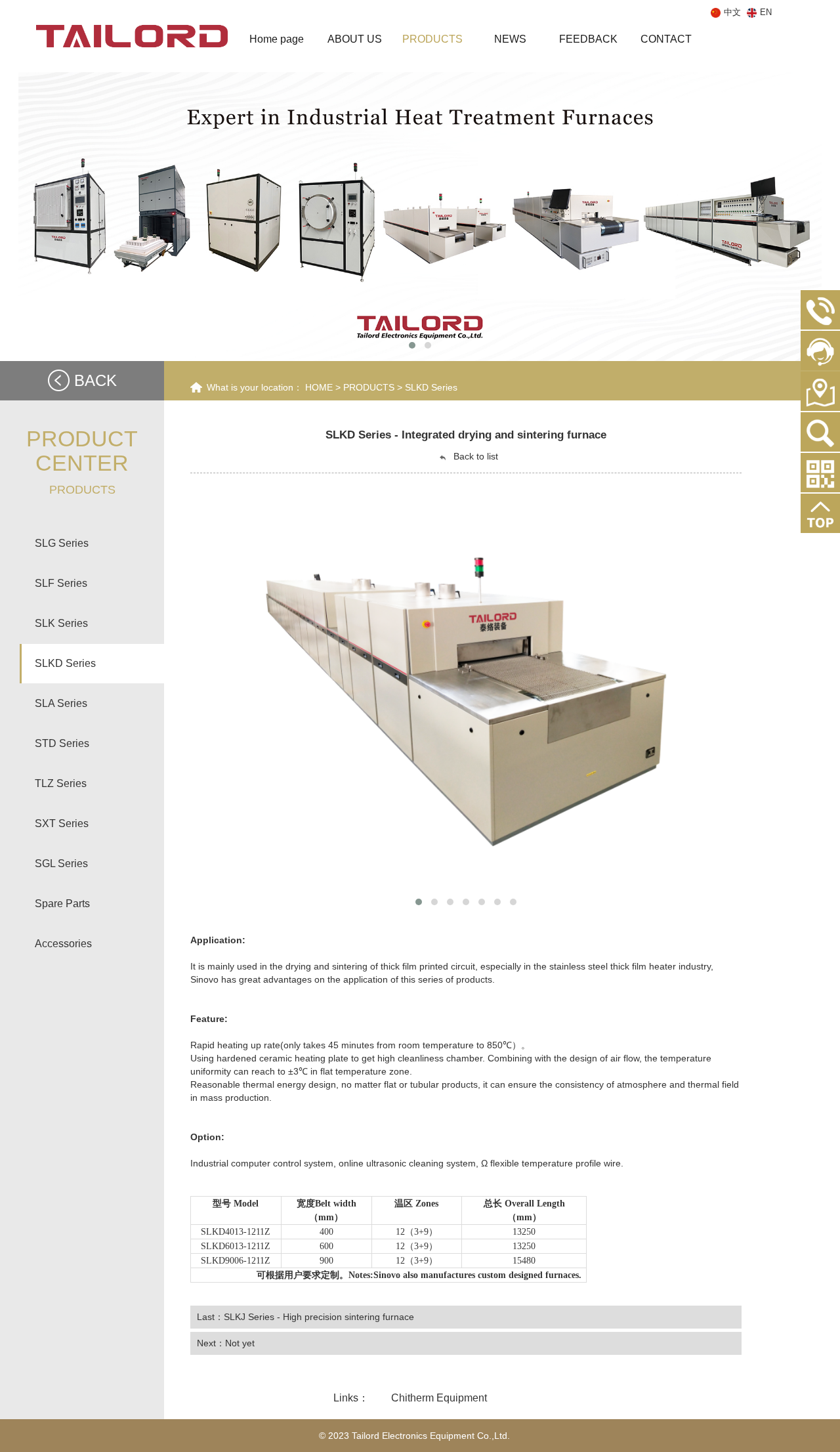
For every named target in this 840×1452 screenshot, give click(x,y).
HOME (319, 387)
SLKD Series (431, 387)
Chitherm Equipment (439, 1397)
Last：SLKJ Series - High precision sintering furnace (305, 1317)
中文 (734, 12)
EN (766, 12)
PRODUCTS (368, 387)
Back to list (474, 456)
